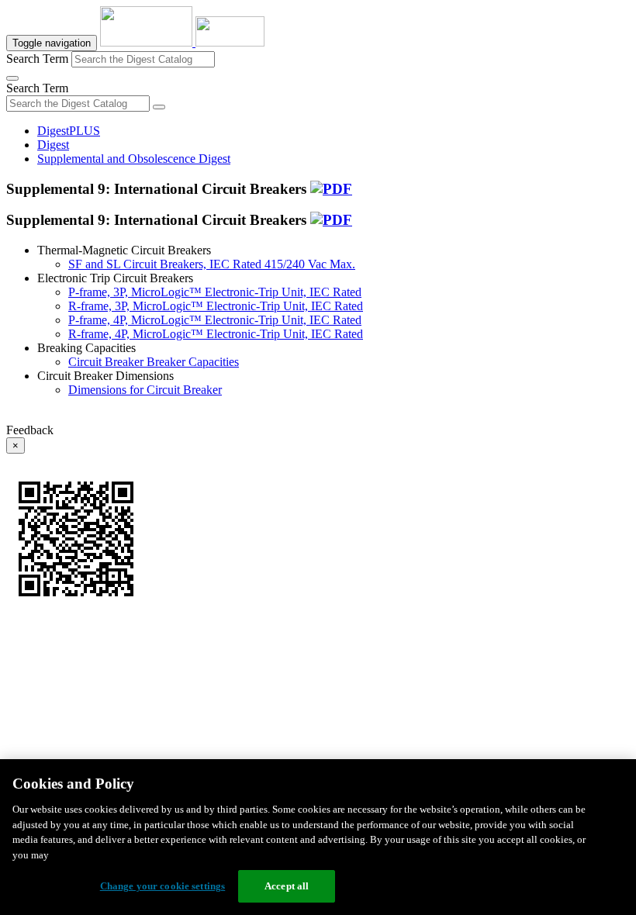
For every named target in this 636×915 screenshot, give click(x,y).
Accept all (286, 886)
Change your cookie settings (163, 886)
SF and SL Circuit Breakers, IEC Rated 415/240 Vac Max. (211, 264)
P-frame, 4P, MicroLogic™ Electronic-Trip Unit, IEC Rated (214, 319)
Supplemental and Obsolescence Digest (133, 158)
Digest (53, 144)
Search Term (37, 58)
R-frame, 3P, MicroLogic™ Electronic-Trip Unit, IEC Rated (215, 305)
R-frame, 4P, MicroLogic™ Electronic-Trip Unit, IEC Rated (215, 333)
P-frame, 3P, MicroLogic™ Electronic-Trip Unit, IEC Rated (214, 292)
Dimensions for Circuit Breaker (145, 389)
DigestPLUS (68, 130)
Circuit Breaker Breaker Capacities (153, 361)
